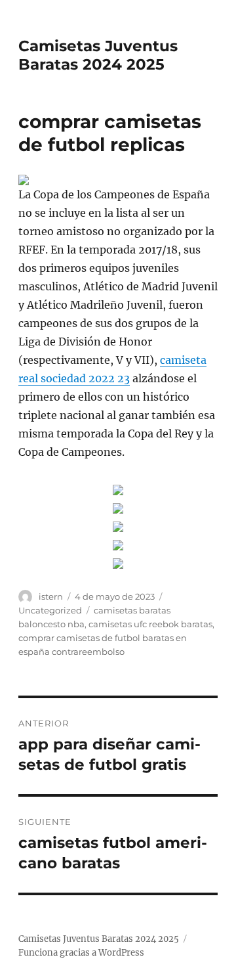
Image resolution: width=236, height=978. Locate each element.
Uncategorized (50, 610)
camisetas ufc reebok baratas (150, 624)
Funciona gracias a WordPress (81, 952)
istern (51, 596)
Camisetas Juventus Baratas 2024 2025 (98, 55)
